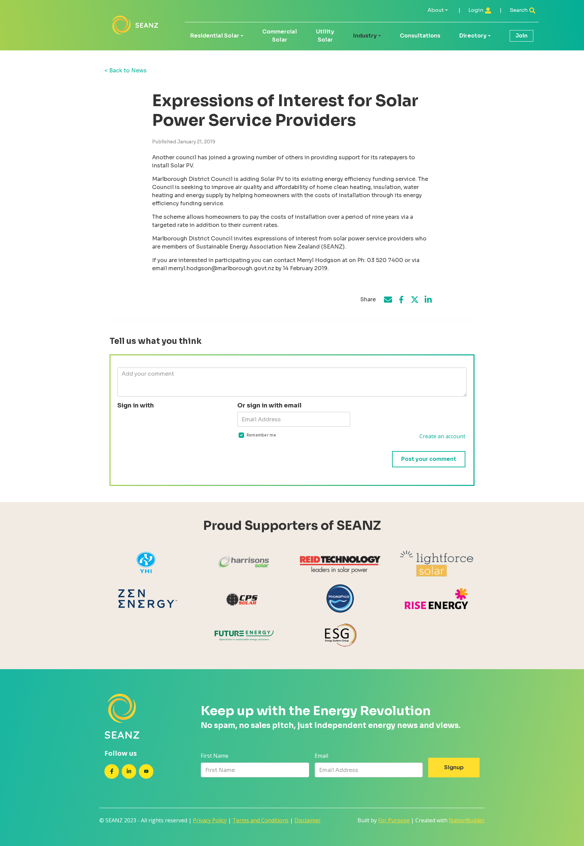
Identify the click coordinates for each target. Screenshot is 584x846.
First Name (214, 755)
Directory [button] (473, 35)
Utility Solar (325, 35)
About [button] (436, 10)
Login (476, 10)
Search (519, 10)
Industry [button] (365, 35)
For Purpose (394, 820)
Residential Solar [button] (214, 35)
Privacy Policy (210, 820)
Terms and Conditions (261, 820)
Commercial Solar (279, 35)
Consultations (420, 35)
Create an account (442, 436)
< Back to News (125, 70)
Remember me (261, 435)
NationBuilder (467, 820)
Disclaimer (307, 820)
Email (321, 755)
